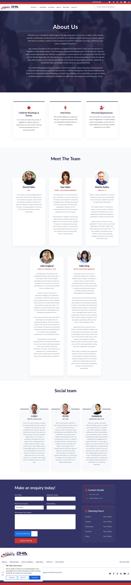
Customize (11, 577)
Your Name (18, 495)
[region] (23, 572)
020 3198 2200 (124, 562)
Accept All (35, 577)
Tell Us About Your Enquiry (23, 512)
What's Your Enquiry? (21, 503)
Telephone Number (53, 495)
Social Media (43, 7)
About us (58, 7)
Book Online (66, 7)
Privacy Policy (59, 562)
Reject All (23, 577)
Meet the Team (14, 562)
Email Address (51, 503)
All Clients (33, 7)
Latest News (51, 7)
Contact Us (74, 7)
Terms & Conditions (27, 562)
